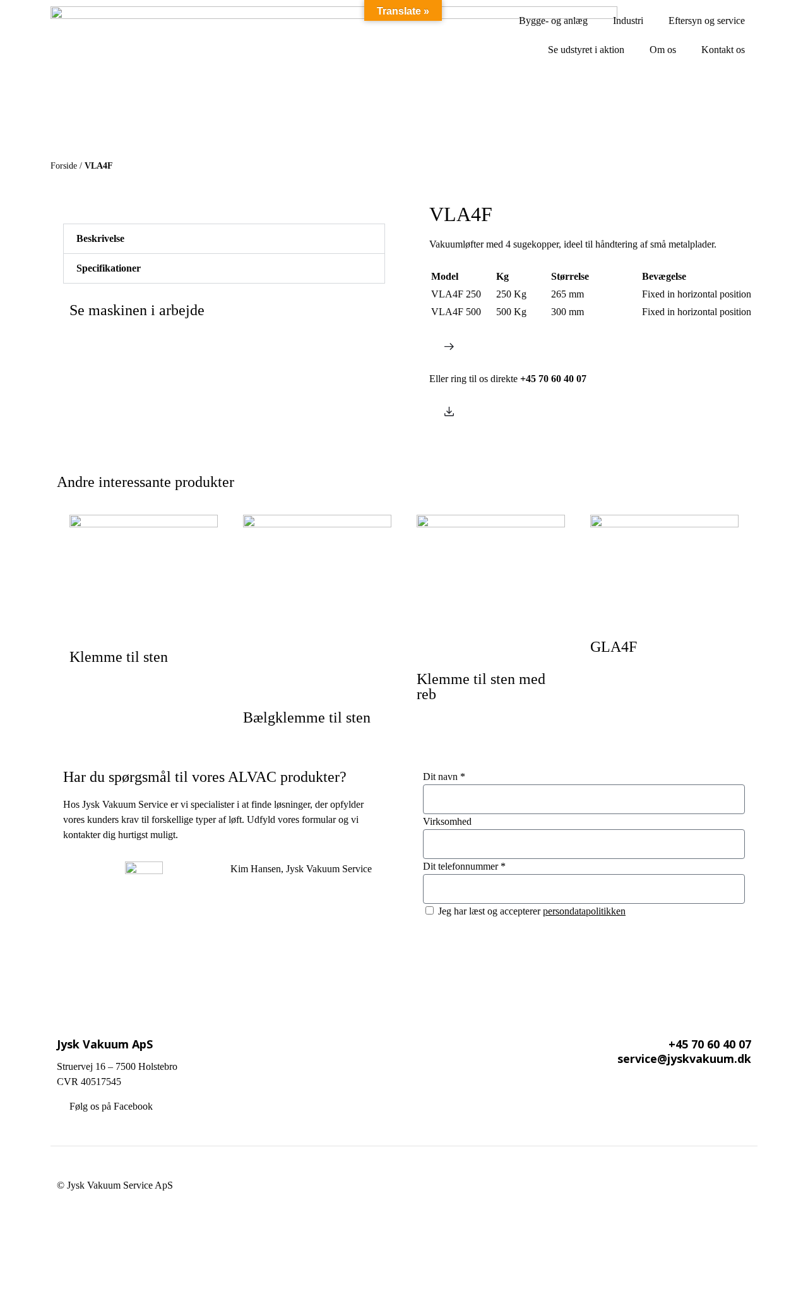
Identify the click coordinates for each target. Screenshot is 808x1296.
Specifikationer (108, 268)
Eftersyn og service (706, 20)
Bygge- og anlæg (553, 20)
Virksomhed (447, 821)
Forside (63, 166)
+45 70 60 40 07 (709, 1044)
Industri (628, 20)
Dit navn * (444, 776)
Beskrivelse (100, 238)
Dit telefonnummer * (464, 866)
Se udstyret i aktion (586, 49)
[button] (224, 238)
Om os (663, 49)
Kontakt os (723, 49)
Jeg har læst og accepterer (532, 911)
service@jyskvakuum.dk (684, 1058)
